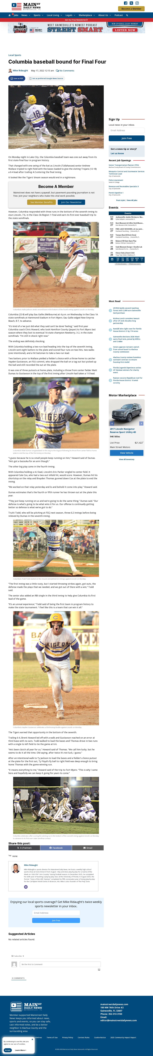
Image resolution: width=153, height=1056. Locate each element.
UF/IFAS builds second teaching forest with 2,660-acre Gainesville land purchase (127, 310)
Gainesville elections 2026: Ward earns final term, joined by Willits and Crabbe (126, 339)
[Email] (26, 887)
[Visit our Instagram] (137, 3)
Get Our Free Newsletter (75, 20)
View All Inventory (126, 459)
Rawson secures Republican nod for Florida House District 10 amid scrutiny (127, 380)
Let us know (117, 153)
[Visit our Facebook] (126, 3)
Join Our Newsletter (71, 202)
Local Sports (14, 55)
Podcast (119, 15)
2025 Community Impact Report (123, 1037)
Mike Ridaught (20, 70)
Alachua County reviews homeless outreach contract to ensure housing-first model (127, 359)
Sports (37, 15)
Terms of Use (52, 1037)
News (24, 15)
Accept (8, 1050)
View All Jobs (132, 200)
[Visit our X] (131, 3)
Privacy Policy (67, 1037)
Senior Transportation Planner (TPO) (124, 165)
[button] (112, 423)
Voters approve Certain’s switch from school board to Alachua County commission (126, 349)
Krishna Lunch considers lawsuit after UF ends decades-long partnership (126, 320)
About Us (103, 15)
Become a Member (131, 8)
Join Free (56, 920)
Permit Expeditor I (116, 193)
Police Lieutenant (116, 180)
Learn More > (20, 1050)
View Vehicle (126, 449)
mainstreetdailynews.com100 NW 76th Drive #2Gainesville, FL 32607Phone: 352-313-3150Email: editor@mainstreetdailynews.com (118, 1012)
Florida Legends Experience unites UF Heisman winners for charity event (127, 370)
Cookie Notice (100, 1037)
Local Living (53, 15)
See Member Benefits (41, 202)
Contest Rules (83, 1037)
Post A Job (120, 200)
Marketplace (85, 15)
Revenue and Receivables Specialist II (124, 186)
